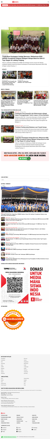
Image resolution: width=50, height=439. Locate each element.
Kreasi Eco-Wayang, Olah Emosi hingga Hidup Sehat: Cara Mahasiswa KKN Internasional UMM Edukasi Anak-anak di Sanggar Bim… (27, 219)
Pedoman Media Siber (6, 417)
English (25, 380)
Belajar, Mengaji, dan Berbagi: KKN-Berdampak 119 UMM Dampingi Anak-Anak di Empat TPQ (41, 102)
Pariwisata (17, 237)
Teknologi (3, 363)
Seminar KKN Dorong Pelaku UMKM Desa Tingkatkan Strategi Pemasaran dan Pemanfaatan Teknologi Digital (26, 244)
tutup (26, 421)
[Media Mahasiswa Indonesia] (15, 1)
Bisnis (2, 370)
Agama (2, 371)
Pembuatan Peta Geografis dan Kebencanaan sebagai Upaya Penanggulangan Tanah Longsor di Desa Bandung (9, 83)
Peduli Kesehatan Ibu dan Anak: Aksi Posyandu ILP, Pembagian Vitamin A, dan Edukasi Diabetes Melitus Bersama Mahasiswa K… (25, 229)
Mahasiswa (26, 363)
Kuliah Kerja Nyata (13, 222)
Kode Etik (34, 415)
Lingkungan (26, 366)
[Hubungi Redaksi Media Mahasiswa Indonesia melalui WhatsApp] (25, 156)
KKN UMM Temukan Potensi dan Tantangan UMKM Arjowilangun (20, 254)
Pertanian (25, 370)
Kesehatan (3, 360)
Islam (2, 365)
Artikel (2, 380)
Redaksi (18, 415)
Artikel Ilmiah (3, 383)
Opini (22, 125)
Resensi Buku (26, 378)
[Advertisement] (25, 17)
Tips (2, 381)
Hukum (25, 360)
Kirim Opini (34, 419)
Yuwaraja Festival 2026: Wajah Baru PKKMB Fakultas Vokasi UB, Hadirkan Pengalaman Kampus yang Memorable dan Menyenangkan (24, 215)
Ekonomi (25, 358)
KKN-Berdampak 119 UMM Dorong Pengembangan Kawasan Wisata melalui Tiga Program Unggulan (26, 239)
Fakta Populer (3, 385)
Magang (2, 368)
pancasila (26, 373)
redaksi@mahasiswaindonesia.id (13, 392)
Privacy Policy (20, 417)
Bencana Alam (18, 125)
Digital (25, 368)
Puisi (25, 385)
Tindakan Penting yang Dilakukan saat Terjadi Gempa (24, 82)
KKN (15, 136)
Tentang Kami (4, 415)
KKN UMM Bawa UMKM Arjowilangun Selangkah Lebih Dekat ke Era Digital (22, 249)
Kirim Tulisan (4, 419)
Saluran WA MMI (9, 395)
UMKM (2, 366)
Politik (25, 365)
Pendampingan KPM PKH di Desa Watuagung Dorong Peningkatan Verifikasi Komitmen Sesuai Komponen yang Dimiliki (27, 259)
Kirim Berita (19, 419)
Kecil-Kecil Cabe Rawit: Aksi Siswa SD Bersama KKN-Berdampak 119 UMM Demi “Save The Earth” (8, 102)
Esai (24, 383)
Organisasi (26, 371)
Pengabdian (26, 361)
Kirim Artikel (35, 417)
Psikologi (3, 373)
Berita (7, 217)
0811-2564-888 (8, 393)
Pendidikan (3, 358)
